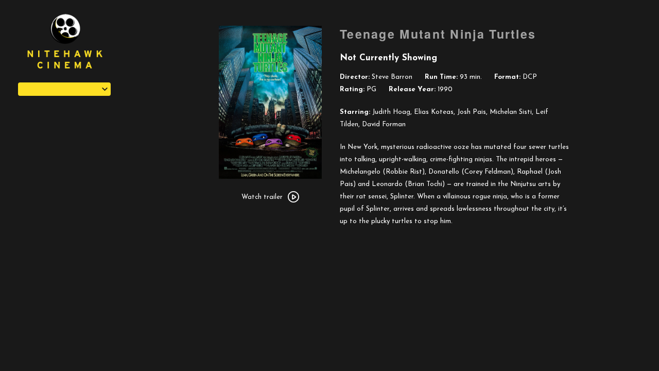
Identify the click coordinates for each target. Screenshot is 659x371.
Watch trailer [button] (262, 197)
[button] (64, 89)
